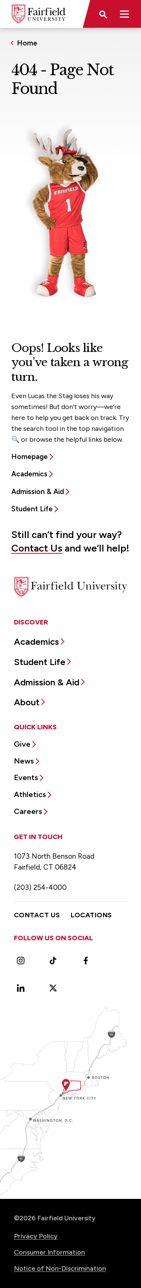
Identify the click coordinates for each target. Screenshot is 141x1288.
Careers (28, 811)
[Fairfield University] (38, 14)
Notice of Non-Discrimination (60, 1268)
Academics (29, 474)
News (24, 760)
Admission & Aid (37, 491)
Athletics (30, 794)
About (26, 702)
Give (22, 744)
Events (26, 777)
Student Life (32, 509)
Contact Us (36, 548)
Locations (91, 915)
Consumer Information (49, 1252)
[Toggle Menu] (124, 14)
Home (27, 43)
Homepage (29, 456)
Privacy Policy (36, 1236)
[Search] (103, 14)
